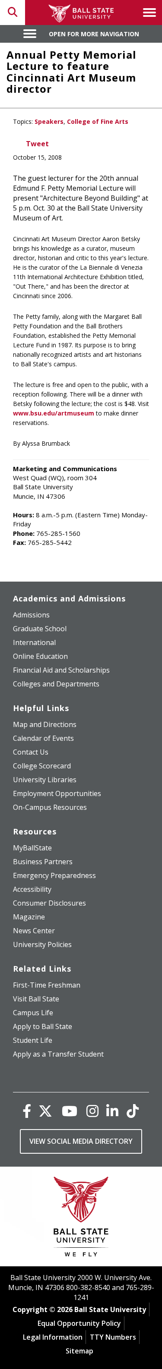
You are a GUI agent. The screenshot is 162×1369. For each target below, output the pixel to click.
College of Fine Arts (97, 121)
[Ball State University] (81, 1218)
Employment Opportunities (57, 793)
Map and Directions (44, 724)
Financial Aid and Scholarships (61, 670)
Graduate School (40, 628)
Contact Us (30, 752)
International (34, 642)
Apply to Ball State (42, 1026)
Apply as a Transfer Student (58, 1054)
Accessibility (32, 889)
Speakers (49, 121)
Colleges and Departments (56, 684)
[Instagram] (92, 1110)
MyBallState (32, 848)
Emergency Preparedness (54, 875)
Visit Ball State (36, 999)
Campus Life (33, 1012)
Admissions (31, 615)
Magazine (29, 917)
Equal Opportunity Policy (79, 1323)
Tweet (37, 143)
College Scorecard (42, 766)
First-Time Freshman (46, 985)
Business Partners (43, 861)
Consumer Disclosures (49, 903)
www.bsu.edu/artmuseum (53, 413)
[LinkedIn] (112, 1110)
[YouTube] (69, 1110)
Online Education (40, 656)
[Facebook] (26, 1110)
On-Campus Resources (50, 807)
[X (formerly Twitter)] (45, 1110)
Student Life (32, 1040)
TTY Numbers (113, 1337)
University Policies (42, 944)
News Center (34, 930)
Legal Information (53, 1337)
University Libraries (44, 779)
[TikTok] (133, 1110)
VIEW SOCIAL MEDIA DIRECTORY (81, 1141)
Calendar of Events (43, 738)
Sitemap (79, 1351)
